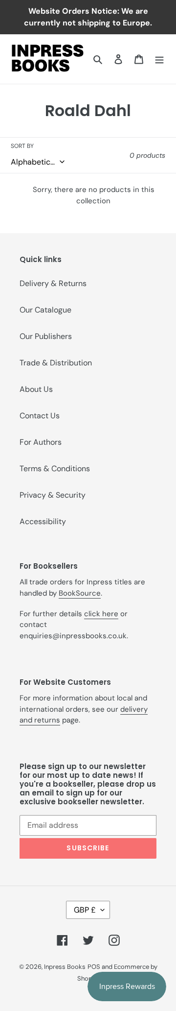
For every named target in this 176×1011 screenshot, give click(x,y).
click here (101, 614)
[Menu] (159, 59)
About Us (36, 389)
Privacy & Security (53, 495)
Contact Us (40, 415)
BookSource (80, 593)
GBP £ (85, 910)
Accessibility (43, 521)
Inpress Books (65, 967)
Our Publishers (46, 336)
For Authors (41, 442)
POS (94, 967)
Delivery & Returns (53, 283)
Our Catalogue (45, 310)
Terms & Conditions (55, 468)
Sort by (22, 146)
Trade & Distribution (56, 363)
